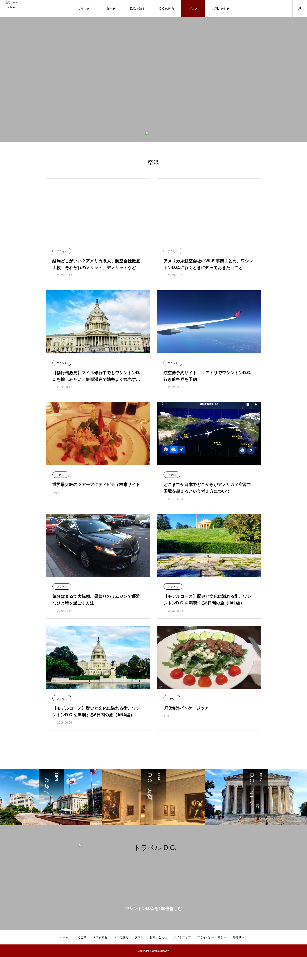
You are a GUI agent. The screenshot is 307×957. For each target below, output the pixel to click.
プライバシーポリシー (211, 937)
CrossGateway (160, 950)
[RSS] (300, 937)
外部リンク (240, 937)
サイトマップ (182, 937)
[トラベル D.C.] (12, 8)
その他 (172, 475)
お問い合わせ (221, 8)
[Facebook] (287, 937)
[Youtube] (293, 937)
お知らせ (109, 8)
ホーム (64, 937)
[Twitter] (281, 937)
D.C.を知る (137, 8)
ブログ (193, 8)
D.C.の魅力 (166, 8)
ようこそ (83, 8)
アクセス (62, 251)
